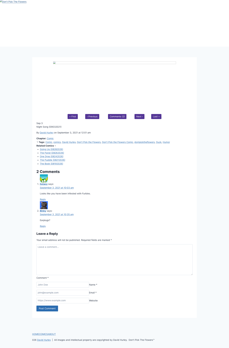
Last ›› (156, 116)
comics (57, 142)
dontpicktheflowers (144, 142)
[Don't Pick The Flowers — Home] (114, 23)
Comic (50, 138)
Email (93, 292)
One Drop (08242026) (51, 156)
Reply (43, 199)
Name (93, 284)
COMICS (43, 334)
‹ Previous (92, 116)
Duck (158, 142)
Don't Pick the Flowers (89, 142)
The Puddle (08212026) (52, 160)
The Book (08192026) (51, 163)
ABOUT (52, 334)
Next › (139, 116)
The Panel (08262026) (52, 153)
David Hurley (46, 132)
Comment (42, 278)
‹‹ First (72, 116)
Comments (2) (117, 116)
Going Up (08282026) (51, 149)
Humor (166, 142)
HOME (35, 334)
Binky (43, 211)
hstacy (44, 184)
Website (93, 300)
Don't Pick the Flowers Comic (117, 142)
